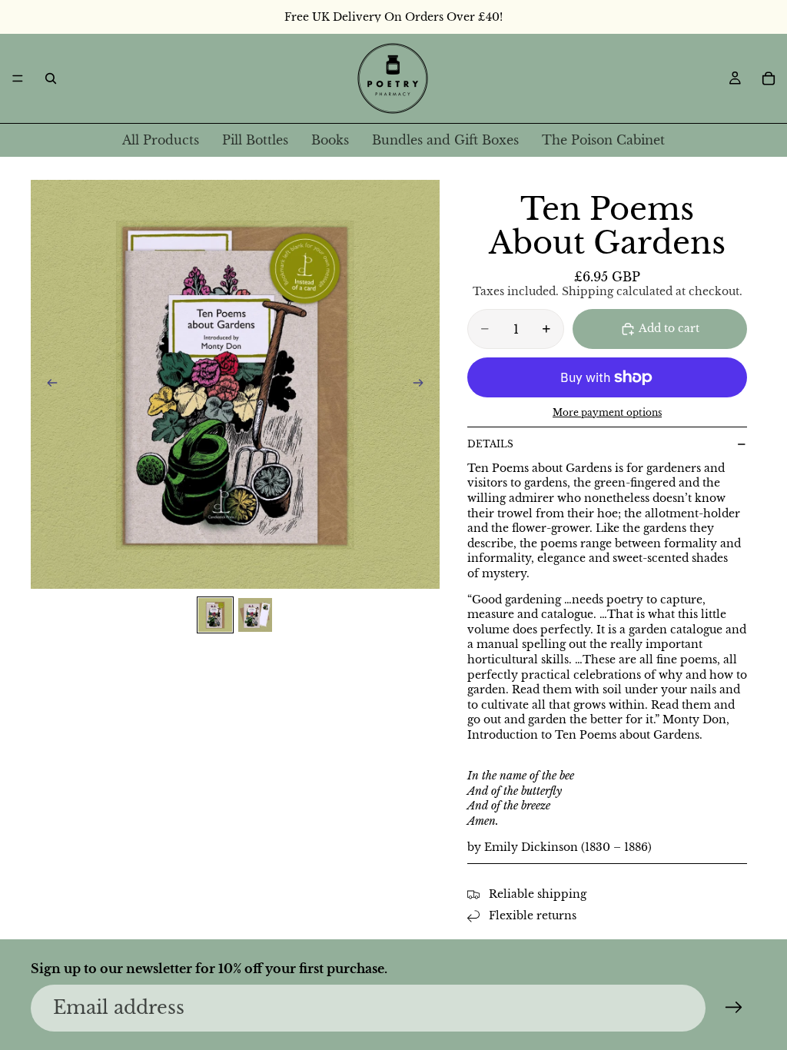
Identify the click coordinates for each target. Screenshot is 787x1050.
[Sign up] (734, 1007)
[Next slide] (423, 384)
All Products (160, 140)
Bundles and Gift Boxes (445, 140)
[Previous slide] (48, 384)
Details (490, 444)
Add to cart (669, 328)
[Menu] (17, 78)
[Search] (51, 78)
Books (330, 140)
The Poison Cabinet (603, 140)
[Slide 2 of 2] (255, 615)
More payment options (607, 412)
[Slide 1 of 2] (215, 615)
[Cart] (768, 78)
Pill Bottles (255, 140)
